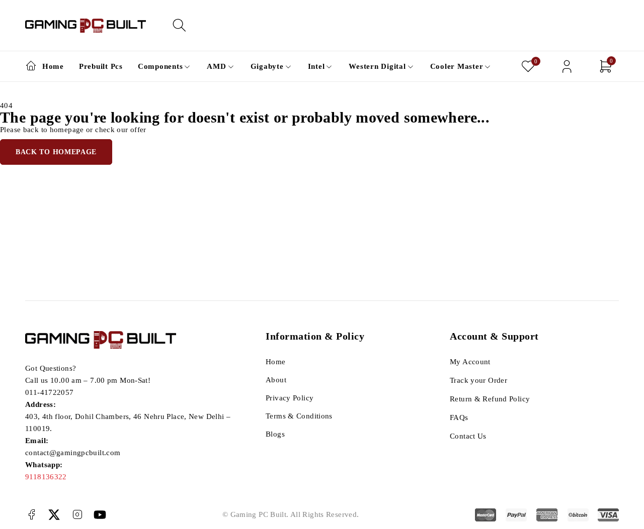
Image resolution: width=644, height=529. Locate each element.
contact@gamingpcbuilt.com (72, 453)
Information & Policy (315, 336)
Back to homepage (56, 152)
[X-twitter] (54, 514)
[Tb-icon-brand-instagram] (77, 514)
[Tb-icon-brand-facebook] (31, 514)
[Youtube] (100, 514)
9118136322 (46, 477)
